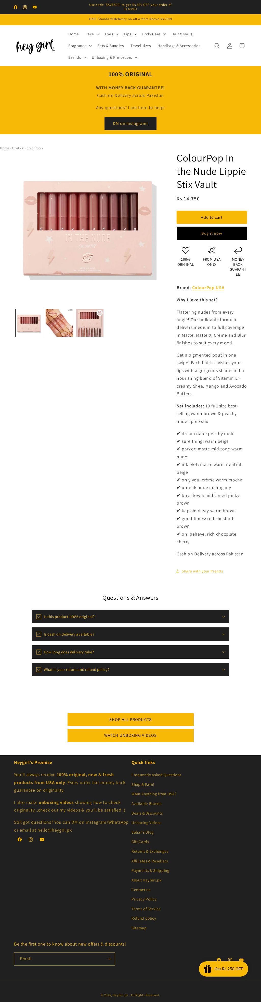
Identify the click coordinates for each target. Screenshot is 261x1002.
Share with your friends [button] (202, 570)
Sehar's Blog (143, 832)
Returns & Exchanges (150, 851)
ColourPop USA (208, 287)
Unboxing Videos (146, 822)
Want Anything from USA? (154, 793)
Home (4, 148)
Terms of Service (146, 908)
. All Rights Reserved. (144, 995)
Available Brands (147, 803)
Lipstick (17, 148)
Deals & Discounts (147, 813)
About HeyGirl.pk (147, 879)
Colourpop (35, 148)
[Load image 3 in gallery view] (89, 323)
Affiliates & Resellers (150, 860)
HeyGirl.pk (120, 995)
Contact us (141, 889)
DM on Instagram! (130, 123)
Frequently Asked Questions (156, 774)
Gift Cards (140, 841)
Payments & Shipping (150, 870)
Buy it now (212, 233)
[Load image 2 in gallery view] (59, 323)
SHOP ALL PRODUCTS (130, 719)
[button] (92, 34)
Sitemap (139, 927)
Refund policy (144, 918)
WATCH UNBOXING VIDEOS (130, 735)
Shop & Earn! (143, 784)
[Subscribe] (108, 959)
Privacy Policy (144, 899)
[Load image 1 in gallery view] (29, 323)
